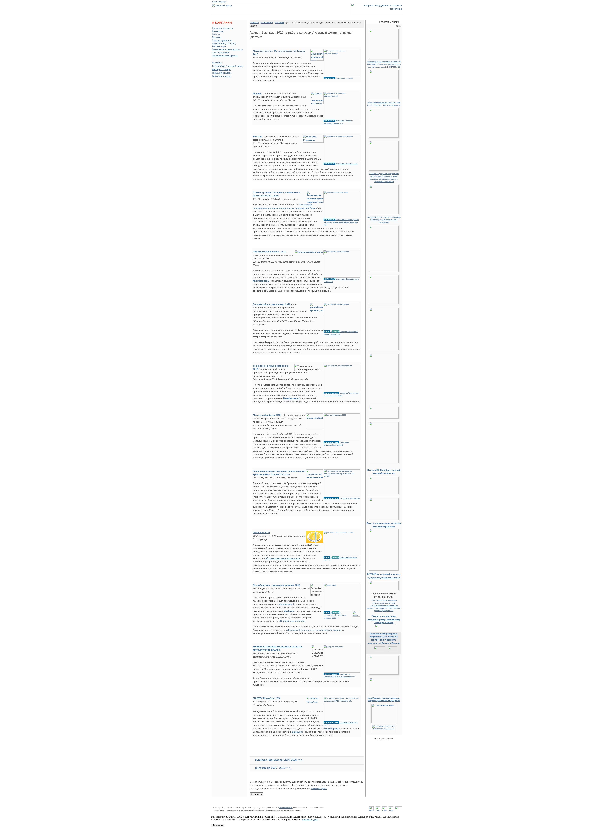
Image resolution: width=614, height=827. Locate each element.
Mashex (257, 93)
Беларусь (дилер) (221, 69)
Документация (219, 46)
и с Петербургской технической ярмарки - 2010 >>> (335, 615)
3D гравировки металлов (292, 621)
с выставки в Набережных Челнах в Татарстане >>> (339, 675)
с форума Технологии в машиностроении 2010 (341, 394)
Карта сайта (359, 804)
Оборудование (282, 804)
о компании (219, 16)
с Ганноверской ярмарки (342, 498)
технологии (292, 16)
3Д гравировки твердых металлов (283, 558)
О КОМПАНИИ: (222, 22)
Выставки (216, 37)
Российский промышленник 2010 (271, 304)
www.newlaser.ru (285, 808)
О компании (217, 31)
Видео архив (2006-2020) (224, 43)
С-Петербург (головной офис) (227, 66)
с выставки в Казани (338, 78)
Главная (253, 804)
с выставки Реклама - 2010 (341, 164)
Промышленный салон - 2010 (269, 251)
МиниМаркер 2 (286, 604)
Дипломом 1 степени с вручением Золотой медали (314, 630)
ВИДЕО (395, 22)
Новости (216, 34)
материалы (345, 16)
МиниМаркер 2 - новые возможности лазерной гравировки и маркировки (384, 699)
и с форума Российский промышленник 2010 (341, 332)
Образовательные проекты (225, 55)
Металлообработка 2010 (267, 415)
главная (254, 22)
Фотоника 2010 (261, 532)
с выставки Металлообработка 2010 (336, 443)
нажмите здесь (319, 788)
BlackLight (289, 611)
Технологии (297, 804)
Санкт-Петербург (219, 2)
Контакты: (217, 62)
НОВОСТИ (384, 22)
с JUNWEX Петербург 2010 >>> (341, 723)
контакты (378, 16)
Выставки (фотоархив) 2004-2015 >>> (278, 759)
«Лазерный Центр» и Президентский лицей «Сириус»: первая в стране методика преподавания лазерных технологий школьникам (384, 178)
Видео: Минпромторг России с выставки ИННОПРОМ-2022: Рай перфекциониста (383, 104)
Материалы (321, 804)
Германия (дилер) (221, 72)
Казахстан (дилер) (221, 76)
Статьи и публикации (222, 40)
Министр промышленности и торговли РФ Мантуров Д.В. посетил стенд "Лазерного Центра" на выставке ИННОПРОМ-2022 (384, 64)
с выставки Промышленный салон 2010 (341, 280)
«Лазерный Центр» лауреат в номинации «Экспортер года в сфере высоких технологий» (384, 219)
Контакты (335, 804)
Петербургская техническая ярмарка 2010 (276, 585)
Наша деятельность (222, 28)
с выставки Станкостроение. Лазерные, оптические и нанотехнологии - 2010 (341, 222)
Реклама (257, 136)
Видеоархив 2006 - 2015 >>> (273, 767)
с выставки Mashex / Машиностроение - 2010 (338, 122)
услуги (324, 16)
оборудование (253, 16)
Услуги (310, 804)
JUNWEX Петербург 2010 (267, 698)
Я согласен (256, 794)
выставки (279, 22)
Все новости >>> (384, 739)
